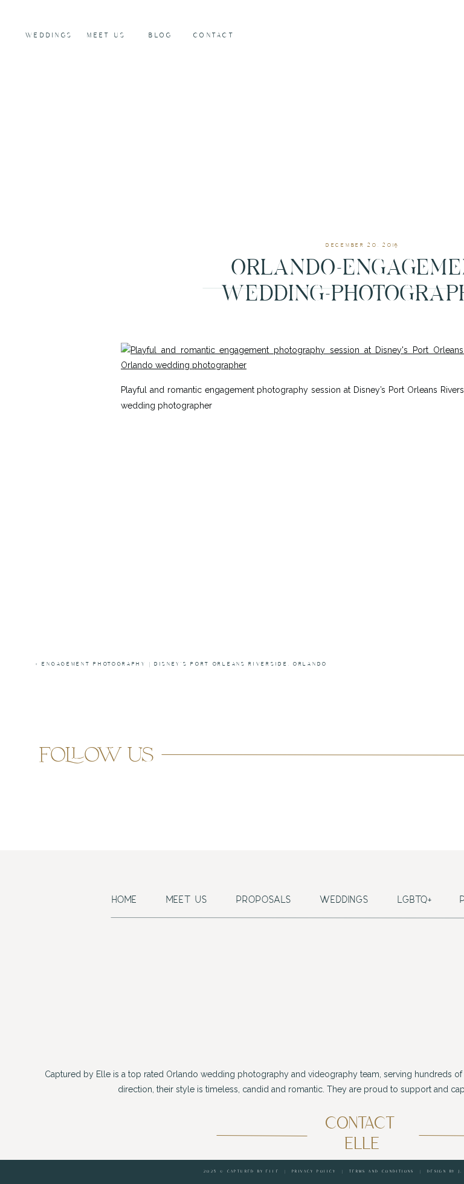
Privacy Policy (314, 1171)
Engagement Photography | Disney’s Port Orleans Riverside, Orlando (184, 664)
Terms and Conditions (381, 1171)
